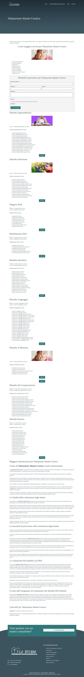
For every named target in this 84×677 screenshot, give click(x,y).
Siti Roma (59, 674)
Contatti (73, 4)
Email (43, 86)
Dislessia (48, 658)
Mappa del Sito (52, 672)
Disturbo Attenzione (16, 63)
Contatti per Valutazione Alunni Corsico (24, 610)
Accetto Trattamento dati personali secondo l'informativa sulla (25, 101)
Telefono (13, 86)
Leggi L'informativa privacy (34, 672)
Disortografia (49, 650)
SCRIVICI (42, 155)
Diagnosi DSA (15, 64)
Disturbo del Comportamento (18, 72)
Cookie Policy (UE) (44, 672)
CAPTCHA (13, 103)
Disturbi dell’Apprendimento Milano (57, 4)
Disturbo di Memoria (16, 70)
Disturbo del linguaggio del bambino (54, 648)
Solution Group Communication (50, 674)
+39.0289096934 (13, 664)
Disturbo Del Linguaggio (51, 652)
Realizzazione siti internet (38, 674)
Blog (68, 4)
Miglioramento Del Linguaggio (52, 660)
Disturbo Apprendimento (17, 61)
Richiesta (13, 91)
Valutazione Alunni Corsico (15, 613)
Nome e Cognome (15, 81)
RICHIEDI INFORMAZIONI (15, 662)
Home (46, 4)
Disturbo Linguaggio (16, 69)
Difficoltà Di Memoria (50, 654)
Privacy (13, 99)
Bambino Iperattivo (16, 67)
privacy (36, 101)
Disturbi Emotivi (15, 73)
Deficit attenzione (50, 656)
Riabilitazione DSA (16, 66)
